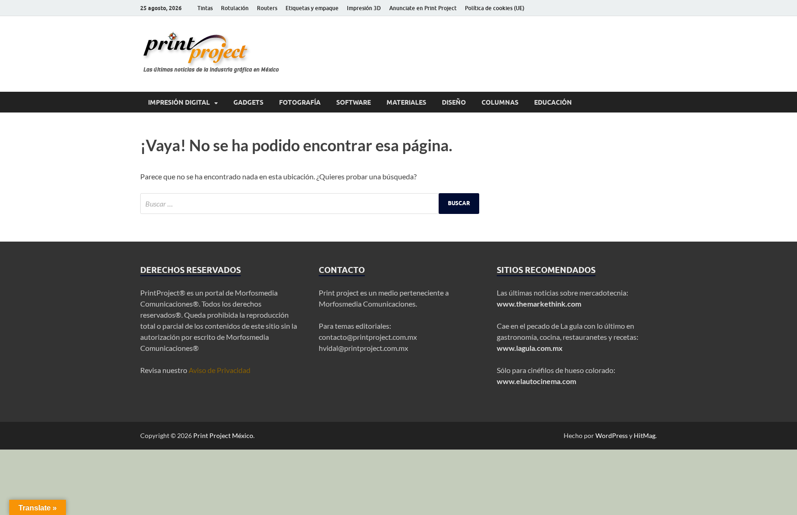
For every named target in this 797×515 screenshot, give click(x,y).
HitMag (644, 435)
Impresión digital (179, 102)
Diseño (454, 102)
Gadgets (248, 102)
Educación (553, 102)
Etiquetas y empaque (312, 8)
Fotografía (300, 102)
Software (353, 102)
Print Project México (223, 435)
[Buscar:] (309, 203)
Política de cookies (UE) (494, 8)
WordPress (611, 435)
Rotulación (235, 8)
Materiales (406, 102)
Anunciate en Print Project (423, 8)
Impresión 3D (364, 8)
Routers (267, 8)
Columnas (500, 102)
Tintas (205, 8)
